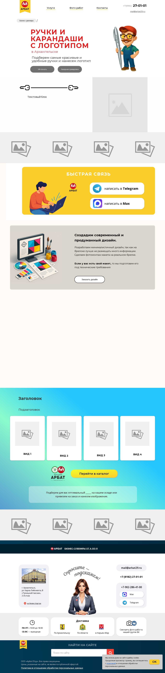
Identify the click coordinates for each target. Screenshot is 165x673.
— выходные (31, 631)
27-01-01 (140, 6)
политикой (111, 663)
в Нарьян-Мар (102, 633)
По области (82, 633)
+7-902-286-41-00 (131, 587)
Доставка (82, 621)
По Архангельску (62, 633)
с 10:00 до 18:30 (32, 628)
